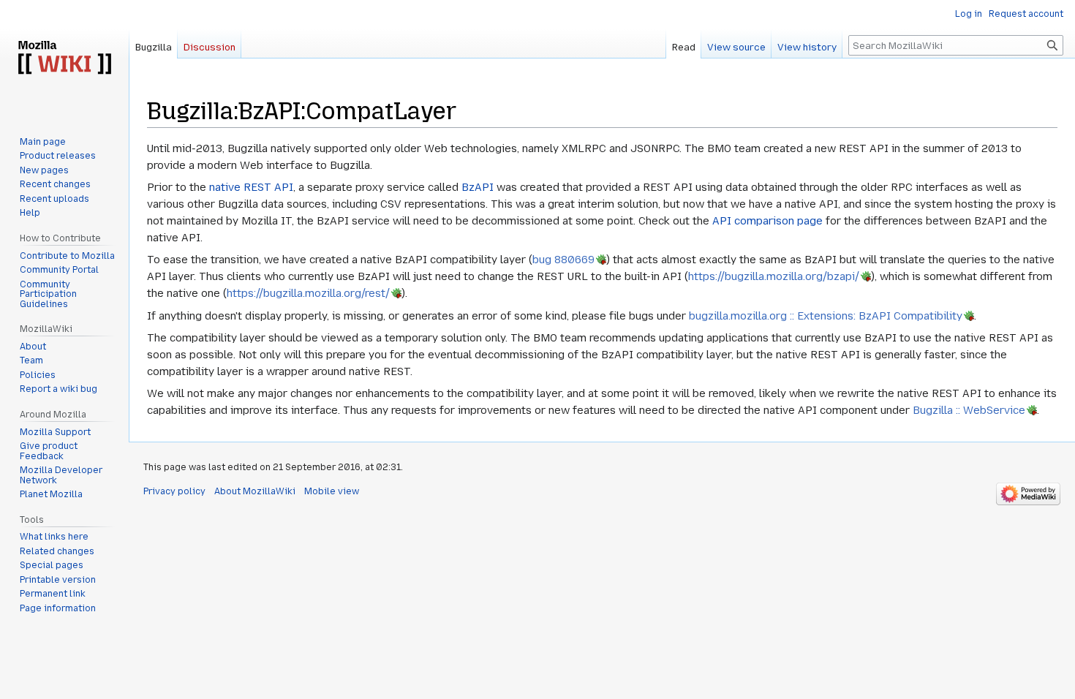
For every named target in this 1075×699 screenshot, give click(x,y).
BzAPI (477, 187)
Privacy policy (174, 491)
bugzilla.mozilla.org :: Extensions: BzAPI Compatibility (825, 315)
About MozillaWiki (254, 491)
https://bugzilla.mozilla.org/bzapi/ (773, 276)
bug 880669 (563, 259)
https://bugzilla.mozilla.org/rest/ (308, 293)
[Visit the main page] (64, 58)
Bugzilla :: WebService (969, 410)
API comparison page (767, 220)
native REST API (251, 187)
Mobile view (331, 491)
